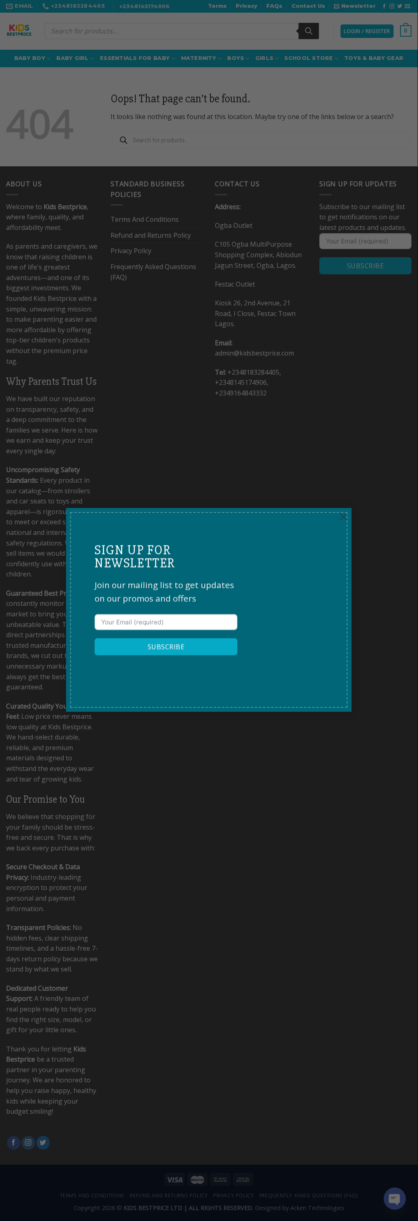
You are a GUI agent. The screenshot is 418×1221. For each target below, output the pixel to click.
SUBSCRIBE (166, 647)
